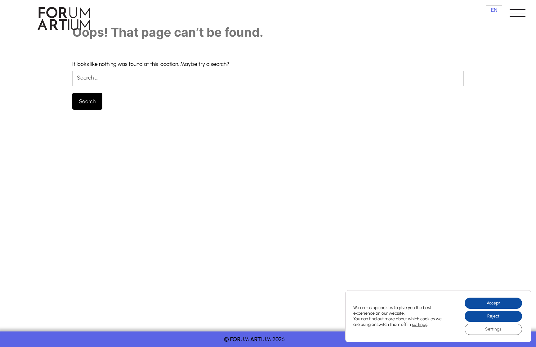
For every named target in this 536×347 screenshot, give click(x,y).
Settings (493, 329)
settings (419, 324)
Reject (493, 316)
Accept (493, 303)
